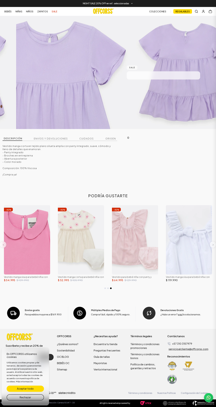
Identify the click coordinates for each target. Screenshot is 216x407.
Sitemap (62, 369)
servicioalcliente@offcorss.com (188, 349)
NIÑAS (18, 11)
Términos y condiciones (140, 392)
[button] (108, 3)
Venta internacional (105, 369)
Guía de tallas (102, 356)
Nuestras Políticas (166, 392)
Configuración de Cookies (194, 392)
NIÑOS (30, 11)
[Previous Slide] (3, 244)
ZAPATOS (42, 11)
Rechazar (25, 397)
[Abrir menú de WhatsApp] (208, 397)
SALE (54, 11)
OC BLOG (63, 356)
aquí (180, 314)
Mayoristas (100, 363)
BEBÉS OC (63, 363)
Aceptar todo (25, 388)
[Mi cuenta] (203, 11)
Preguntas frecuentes (107, 350)
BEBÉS (8, 11)
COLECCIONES (157, 11)
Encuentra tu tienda (105, 344)
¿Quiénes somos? (67, 344)
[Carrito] (210, 11)
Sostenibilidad (66, 350)
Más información (24, 381)
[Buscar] (196, 11)
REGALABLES (183, 11)
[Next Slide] (213, 244)
